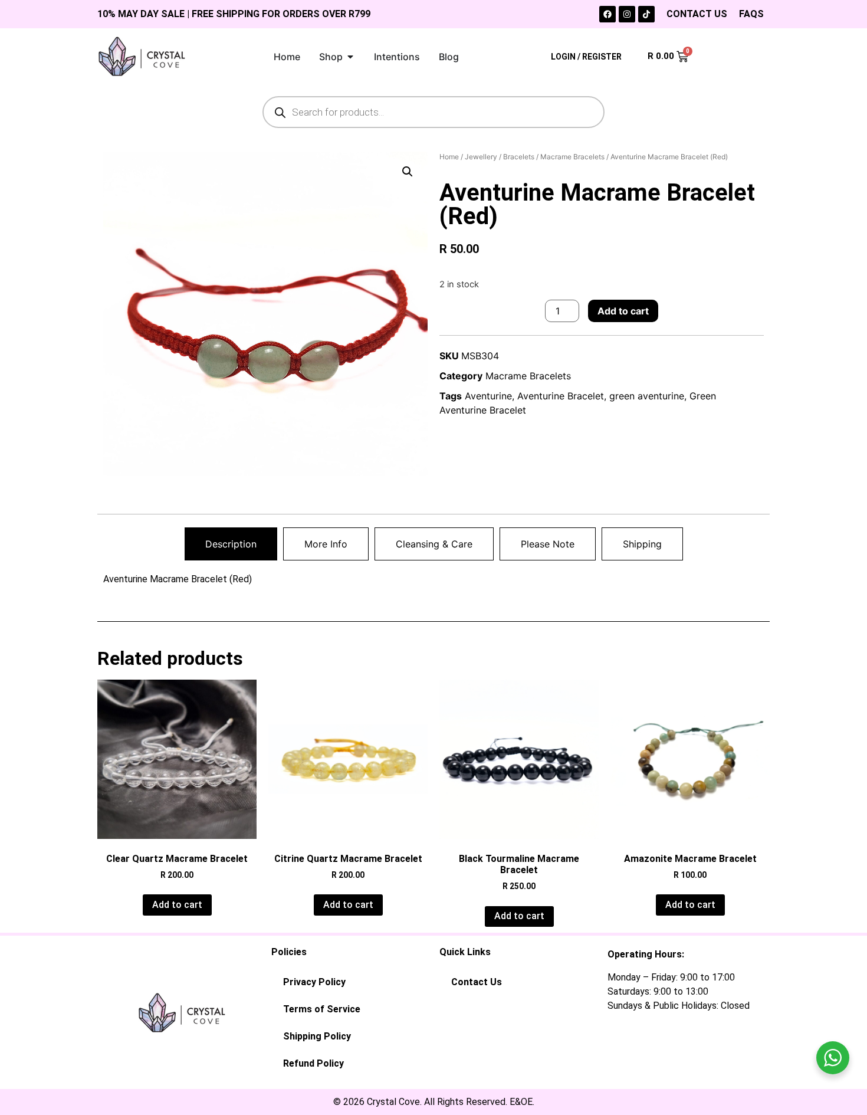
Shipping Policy (317, 1036)
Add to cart (623, 311)
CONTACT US (696, 13)
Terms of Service (321, 1009)
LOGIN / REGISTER (586, 56)
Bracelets (518, 156)
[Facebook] (607, 14)
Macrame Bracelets (572, 156)
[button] (407, 171)
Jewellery (481, 156)
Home (449, 156)
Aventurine (488, 396)
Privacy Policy (314, 982)
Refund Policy (313, 1063)
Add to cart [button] (177, 904)
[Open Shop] (350, 57)
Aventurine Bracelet (560, 396)
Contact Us (476, 982)
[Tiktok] (646, 14)
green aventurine (646, 396)
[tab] (231, 543)
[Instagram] (627, 14)
